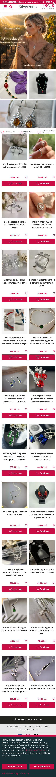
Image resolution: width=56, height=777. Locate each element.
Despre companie (14, 727)
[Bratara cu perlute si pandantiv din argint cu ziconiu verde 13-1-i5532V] (42, 321)
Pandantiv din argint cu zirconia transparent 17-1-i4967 (42, 630)
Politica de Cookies (35, 750)
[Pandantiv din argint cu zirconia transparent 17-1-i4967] (42, 611)
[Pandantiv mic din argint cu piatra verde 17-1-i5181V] (14, 611)
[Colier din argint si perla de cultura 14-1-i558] (14, 495)
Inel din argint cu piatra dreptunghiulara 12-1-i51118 (15, 224)
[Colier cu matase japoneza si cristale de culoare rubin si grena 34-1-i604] (42, 495)
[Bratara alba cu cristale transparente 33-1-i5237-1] (14, 263)
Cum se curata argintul (33, 727)
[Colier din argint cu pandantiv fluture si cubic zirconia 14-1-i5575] (14, 553)
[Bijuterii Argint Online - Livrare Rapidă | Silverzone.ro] (28, 7)
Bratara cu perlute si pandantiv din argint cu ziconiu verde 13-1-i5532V (42, 340)
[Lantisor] (42, 85)
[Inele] (28, 40)
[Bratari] (13, 85)
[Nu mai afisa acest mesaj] (54, 3)
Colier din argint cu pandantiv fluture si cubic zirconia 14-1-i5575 (15, 572)
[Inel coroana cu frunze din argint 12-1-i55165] (42, 147)
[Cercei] (28, 114)
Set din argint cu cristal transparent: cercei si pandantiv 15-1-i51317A (15, 398)
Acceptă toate (14, 766)
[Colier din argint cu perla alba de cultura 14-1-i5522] (42, 553)
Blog (47, 727)
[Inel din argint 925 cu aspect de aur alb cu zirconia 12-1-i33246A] (42, 205)
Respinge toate (42, 766)
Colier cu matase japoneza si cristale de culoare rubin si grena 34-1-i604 (42, 514)
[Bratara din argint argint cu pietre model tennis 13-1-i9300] (42, 263)
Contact (35, 730)
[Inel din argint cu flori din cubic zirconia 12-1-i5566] (14, 147)
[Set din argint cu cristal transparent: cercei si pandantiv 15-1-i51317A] (14, 379)
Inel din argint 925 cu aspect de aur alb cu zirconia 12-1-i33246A (42, 224)
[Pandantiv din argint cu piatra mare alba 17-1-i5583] (42, 669)
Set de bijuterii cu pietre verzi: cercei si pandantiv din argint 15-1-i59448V (14, 456)
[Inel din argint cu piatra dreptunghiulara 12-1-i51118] (14, 205)
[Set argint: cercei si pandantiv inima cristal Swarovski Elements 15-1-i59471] (42, 379)
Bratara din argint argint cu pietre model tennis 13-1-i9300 (42, 283)
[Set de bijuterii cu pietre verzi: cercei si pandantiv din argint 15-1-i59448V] (14, 437)
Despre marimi (23, 730)
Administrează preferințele (15, 773)
